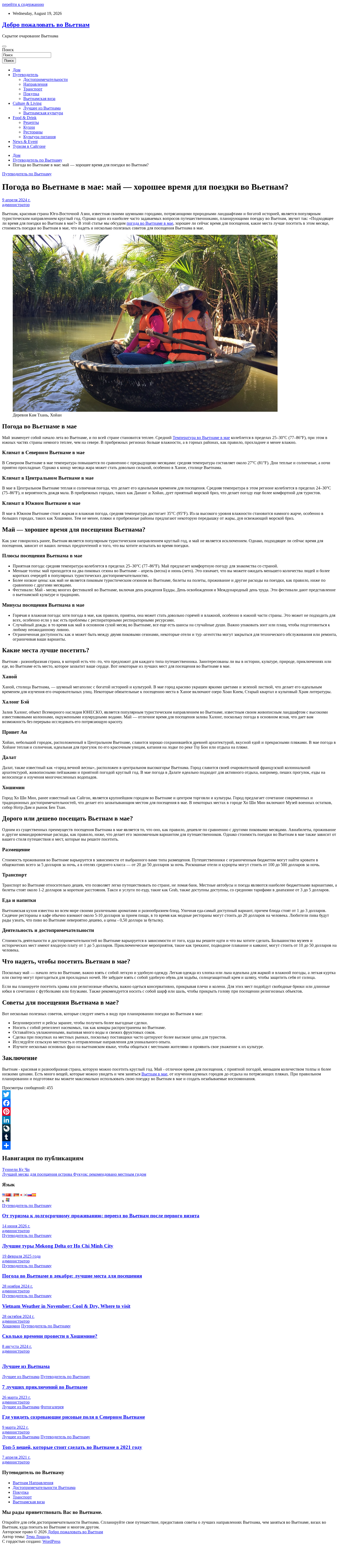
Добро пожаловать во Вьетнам (46, 24)
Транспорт (32, 89)
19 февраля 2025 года (21, 1256)
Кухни (29, 127)
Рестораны (33, 132)
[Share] (169, 1145)
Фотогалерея (52, 1407)
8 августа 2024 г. (17, 1346)
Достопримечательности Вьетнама (44, 1487)
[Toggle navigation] (4, 46)
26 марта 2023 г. (16, 1397)
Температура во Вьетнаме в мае (201, 437)
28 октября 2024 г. (18, 1316)
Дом (16, 70)
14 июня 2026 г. (16, 1226)
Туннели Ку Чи (16, 1169)
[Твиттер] (169, 1094)
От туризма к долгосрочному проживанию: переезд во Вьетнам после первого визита (100, 1215)
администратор (16, 204)
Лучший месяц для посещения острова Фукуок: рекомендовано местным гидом (74, 1174)
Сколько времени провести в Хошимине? (49, 1336)
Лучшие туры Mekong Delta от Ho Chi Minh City (57, 1246)
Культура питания (39, 136)
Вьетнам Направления (33, 1482)
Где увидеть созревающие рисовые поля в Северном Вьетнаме (73, 1417)
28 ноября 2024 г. (17, 1286)
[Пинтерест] (169, 1111)
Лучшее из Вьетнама (42, 108)
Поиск (8, 49)
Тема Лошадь (38, 1536)
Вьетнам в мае (154, 1074)
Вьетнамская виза (39, 98)
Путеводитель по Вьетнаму (27, 174)
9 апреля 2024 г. (16, 200)
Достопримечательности (45, 79)
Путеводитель (25, 74)
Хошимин (11, 1326)
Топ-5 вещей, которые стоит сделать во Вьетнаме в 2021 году (72, 1447)
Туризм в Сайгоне (29, 146)
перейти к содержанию (23, 4)
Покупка (31, 94)
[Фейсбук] (169, 1103)
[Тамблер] (169, 1137)
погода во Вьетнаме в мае (150, 223)
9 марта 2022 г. (15, 1427)
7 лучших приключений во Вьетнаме (44, 1387)
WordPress (51, 1541)
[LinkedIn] (169, 1120)
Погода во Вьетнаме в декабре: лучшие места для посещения (72, 1276)
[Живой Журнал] (169, 1128)
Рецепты (31, 122)
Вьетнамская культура (43, 113)
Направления (35, 84)
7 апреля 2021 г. (16, 1457)
